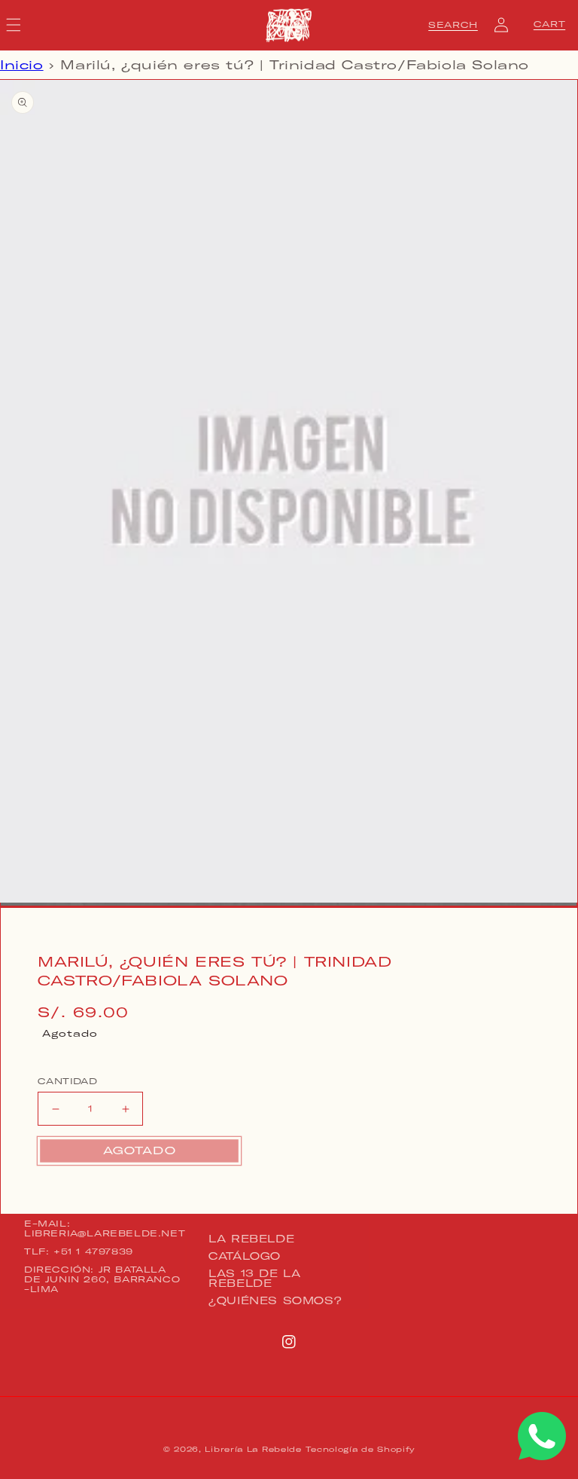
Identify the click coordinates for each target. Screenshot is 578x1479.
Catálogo (244, 1256)
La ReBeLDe (251, 1239)
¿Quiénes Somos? (275, 1300)
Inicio (22, 64)
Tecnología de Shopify (360, 1449)
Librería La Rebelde (253, 1449)
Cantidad (67, 1081)
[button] (453, 24)
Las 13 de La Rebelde (254, 1278)
